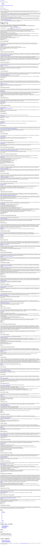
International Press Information (6, 540)
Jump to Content (2, 0)
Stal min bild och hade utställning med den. (15, 27)
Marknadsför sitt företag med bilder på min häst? (6, 108)
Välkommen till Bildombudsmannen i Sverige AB (6, 5)
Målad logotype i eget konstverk (4, 295)
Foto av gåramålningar (3, 184)
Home (1, 8)
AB (11, 535)
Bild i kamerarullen (2, 122)
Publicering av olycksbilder (3, 218)
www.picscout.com (5, 18)
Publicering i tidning (2, 101)
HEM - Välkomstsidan (5, 525)
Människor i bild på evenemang (4, 168)
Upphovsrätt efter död (3, 45)
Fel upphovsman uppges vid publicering (5, 55)
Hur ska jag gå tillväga (3, 443)
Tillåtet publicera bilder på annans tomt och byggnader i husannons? (8, 150)
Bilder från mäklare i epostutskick (4, 244)
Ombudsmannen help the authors (6, 541)
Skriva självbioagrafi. (3, 136)
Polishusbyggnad (2, 115)
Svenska (3, 3)
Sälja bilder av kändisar (3, 350)
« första (3, 511)
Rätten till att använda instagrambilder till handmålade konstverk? (8, 128)
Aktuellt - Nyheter (4, 527)
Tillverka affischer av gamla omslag (4, 302)
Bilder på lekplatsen (2, 91)
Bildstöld (1, 482)
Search (1, 531)
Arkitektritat (1, 234)
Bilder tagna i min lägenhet (3, 457)
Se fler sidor (1, 522)
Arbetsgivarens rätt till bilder (3, 83)
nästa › (3, 520)
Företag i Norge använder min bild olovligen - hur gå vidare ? (8, 195)
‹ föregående (3, 512)
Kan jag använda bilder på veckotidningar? (5, 370)
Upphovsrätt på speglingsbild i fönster (5, 385)
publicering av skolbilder (3, 280)
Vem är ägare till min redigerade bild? (5, 405)
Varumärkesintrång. (2, 203)
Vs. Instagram (2, 311)
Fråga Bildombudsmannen (5, 526)
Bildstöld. (1, 395)
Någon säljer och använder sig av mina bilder (6, 265)
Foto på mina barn (2, 143)
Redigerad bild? (2, 427)
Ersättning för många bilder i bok (4, 65)
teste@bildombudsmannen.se (9, 20)
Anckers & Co (9, 535)
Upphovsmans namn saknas (3, 337)
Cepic (37, 16)
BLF (8, 15)
